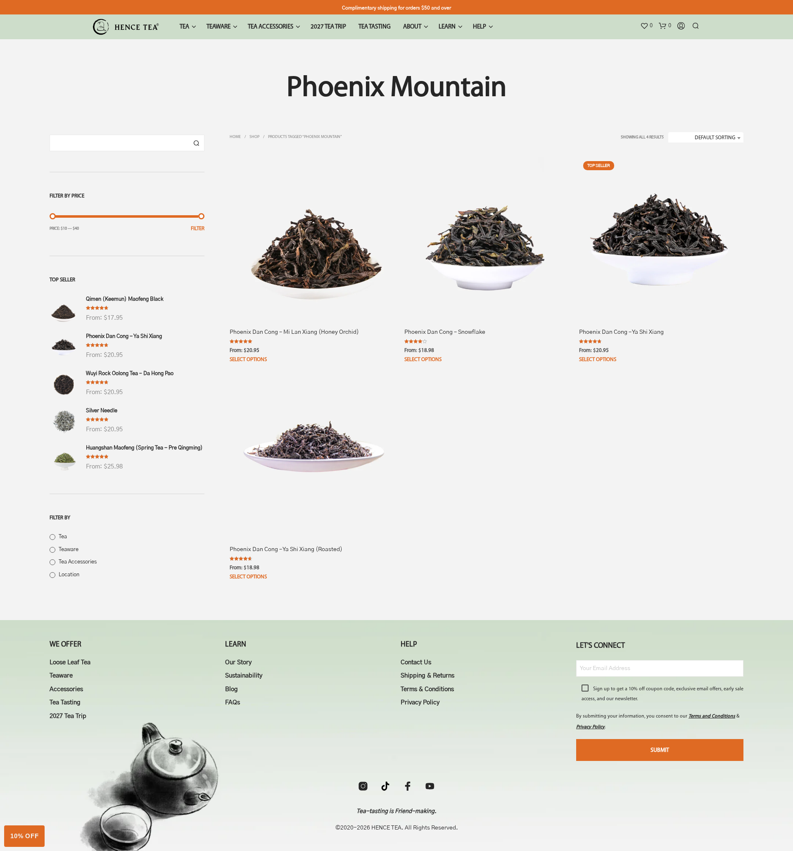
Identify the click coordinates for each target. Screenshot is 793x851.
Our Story (238, 662)
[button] (646, 26)
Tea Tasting (65, 702)
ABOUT (412, 27)
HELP (479, 27)
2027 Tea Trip (68, 716)
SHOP (254, 137)
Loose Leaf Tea (70, 662)
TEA (184, 27)
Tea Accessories (78, 562)
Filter (197, 228)
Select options (248, 359)
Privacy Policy (420, 702)
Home (235, 137)
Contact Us (416, 662)
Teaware (68, 549)
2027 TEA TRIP (328, 27)
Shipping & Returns (427, 676)
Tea (63, 537)
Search (196, 143)
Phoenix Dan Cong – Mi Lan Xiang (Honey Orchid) (294, 332)
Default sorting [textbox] (715, 137)
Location (69, 575)
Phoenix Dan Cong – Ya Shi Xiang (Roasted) (286, 549)
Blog (231, 689)
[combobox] (705, 138)
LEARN (447, 27)
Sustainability (243, 676)
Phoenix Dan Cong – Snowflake (444, 332)
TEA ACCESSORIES (270, 27)
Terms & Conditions (427, 689)
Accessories (66, 689)
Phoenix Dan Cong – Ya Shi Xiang (621, 332)
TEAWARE (218, 27)
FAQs (232, 702)
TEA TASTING (375, 27)
